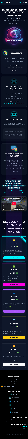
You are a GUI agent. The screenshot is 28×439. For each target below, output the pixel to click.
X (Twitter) (14, 405)
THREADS (14, 412)
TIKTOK (14, 408)
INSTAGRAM (14, 398)
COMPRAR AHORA (14, 257)
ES (20, 2)
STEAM (14, 394)
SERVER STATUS (7, 386)
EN (23, 2)
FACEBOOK (14, 401)
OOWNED (6, 3)
